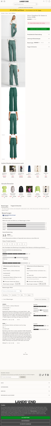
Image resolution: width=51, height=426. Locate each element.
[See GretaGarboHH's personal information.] (10, 307)
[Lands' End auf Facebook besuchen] (45, 375)
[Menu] (1, 1)
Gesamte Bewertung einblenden (9, 279)
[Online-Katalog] (4, 1)
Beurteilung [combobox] (5, 295)
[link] (10, 235)
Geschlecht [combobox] (14, 295)
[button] (4, 244)
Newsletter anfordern (5, 372)
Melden (18, 319)
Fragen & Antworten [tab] (16, 205)
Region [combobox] (29, 295)
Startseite (3, 13)
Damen (6, 13)
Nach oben (25, 354)
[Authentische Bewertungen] (9, 215)
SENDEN (23, 377)
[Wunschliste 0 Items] (46, 1)
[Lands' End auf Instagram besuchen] (40, 375)
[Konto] (43, 1)
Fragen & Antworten (32, 47)
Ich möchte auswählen (25, 424)
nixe (28, 273)
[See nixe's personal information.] (5, 327)
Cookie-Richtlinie (33, 411)
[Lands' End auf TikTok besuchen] (42, 375)
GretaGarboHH (6, 273)
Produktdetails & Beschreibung (34, 34)
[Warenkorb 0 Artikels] (49, 1)
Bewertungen (4, 205)
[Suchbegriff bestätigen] (36, 4)
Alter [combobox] (22, 295)
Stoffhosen (13, 13)
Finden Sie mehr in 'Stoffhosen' (38, 29)
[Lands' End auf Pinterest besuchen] (47, 375)
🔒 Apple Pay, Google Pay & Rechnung (25, 7)
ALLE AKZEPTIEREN (25, 417)
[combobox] (44, 299)
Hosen (10, 13)
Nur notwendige (25, 420)
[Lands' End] (24, 1)
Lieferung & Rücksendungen (33, 38)
